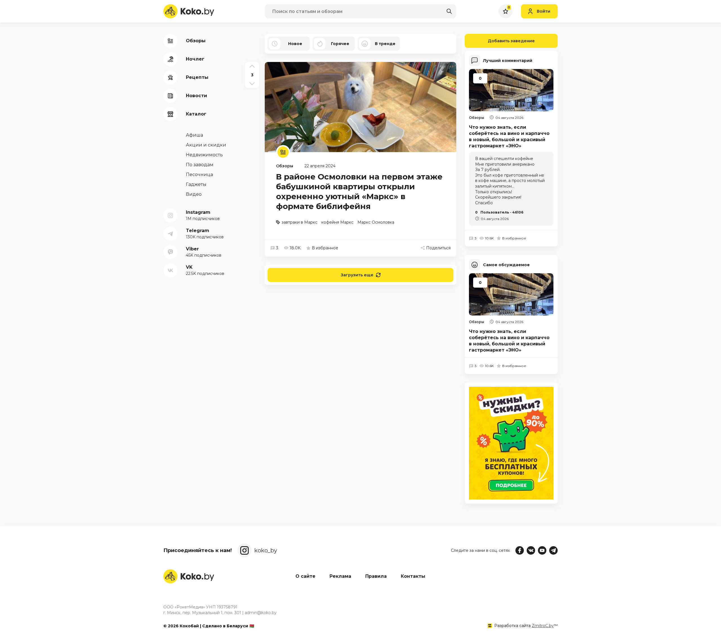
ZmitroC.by (543, 625)
